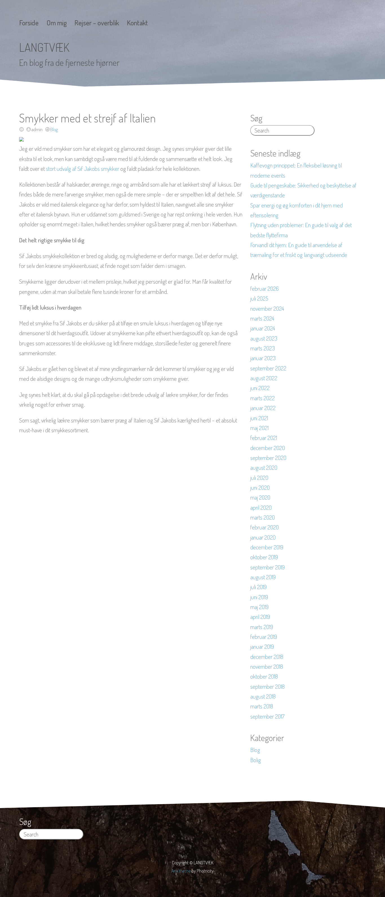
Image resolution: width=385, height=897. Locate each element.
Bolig (255, 760)
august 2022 (263, 378)
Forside (29, 22)
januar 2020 (263, 537)
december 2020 (267, 447)
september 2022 (268, 368)
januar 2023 (263, 358)
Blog (54, 129)
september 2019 (267, 567)
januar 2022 (263, 407)
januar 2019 (262, 646)
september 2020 (268, 457)
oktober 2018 (264, 676)
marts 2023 (262, 348)
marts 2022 (262, 398)
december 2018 (266, 656)
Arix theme (181, 871)
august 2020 (263, 467)
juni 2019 (259, 597)
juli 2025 (259, 298)
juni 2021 (259, 418)
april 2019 (260, 616)
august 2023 (263, 338)
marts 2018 (261, 706)
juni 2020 (260, 487)
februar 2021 (263, 437)
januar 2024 (262, 328)
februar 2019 (263, 636)
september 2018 (267, 686)
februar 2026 (264, 288)
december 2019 (266, 547)
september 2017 (267, 716)
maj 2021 (259, 427)
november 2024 (267, 308)
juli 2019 (258, 586)
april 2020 (261, 507)
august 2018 (263, 696)
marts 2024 (262, 318)
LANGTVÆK (44, 47)
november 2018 (266, 666)
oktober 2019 (264, 557)
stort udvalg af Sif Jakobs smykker (82, 168)
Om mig (57, 22)
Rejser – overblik (96, 22)
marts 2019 (261, 626)
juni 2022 (260, 388)
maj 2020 (260, 497)
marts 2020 (262, 517)
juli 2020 (259, 477)
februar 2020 (264, 527)
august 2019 (263, 577)
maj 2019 (259, 606)
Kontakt (137, 22)
